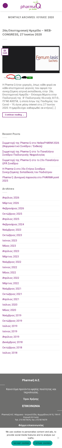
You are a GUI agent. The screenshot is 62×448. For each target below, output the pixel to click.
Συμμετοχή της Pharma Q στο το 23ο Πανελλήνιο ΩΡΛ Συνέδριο (30, 162)
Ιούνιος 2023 (9, 240)
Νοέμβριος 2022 (11, 261)
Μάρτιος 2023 (10, 256)
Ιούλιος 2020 (9, 304)
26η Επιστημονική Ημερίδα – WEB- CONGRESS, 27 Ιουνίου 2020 (27, 32)
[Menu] (5, 5)
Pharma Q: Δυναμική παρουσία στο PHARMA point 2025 (30, 179)
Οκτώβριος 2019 (12, 320)
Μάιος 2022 (9, 272)
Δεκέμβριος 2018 (12, 342)
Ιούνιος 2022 (9, 267)
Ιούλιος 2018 (9, 352)
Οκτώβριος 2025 (12, 213)
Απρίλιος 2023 (10, 251)
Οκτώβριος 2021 (12, 294)
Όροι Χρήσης (31, 399)
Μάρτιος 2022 (10, 283)
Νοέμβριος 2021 (11, 288)
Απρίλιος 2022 (10, 277)
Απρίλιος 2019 (10, 336)
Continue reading (14, 115)
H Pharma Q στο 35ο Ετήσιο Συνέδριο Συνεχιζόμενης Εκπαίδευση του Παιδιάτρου (27, 170)
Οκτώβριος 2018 (12, 347)
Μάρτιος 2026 (10, 203)
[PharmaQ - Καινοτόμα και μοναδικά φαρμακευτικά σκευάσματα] (31, 5)
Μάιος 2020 (9, 310)
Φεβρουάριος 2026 (13, 208)
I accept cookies (21, 443)
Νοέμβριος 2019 (11, 315)
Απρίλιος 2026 (10, 197)
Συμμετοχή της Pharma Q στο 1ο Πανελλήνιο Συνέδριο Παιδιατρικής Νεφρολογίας (28, 153)
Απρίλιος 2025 (10, 219)
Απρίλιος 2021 (10, 299)
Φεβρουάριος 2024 (13, 224)
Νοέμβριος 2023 (11, 229)
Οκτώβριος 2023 (12, 235)
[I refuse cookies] (58, 438)
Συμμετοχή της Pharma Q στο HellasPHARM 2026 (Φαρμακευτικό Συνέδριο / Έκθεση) (30, 144)
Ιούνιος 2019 (9, 331)
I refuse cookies (42, 443)
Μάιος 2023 (9, 245)
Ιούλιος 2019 (9, 326)
